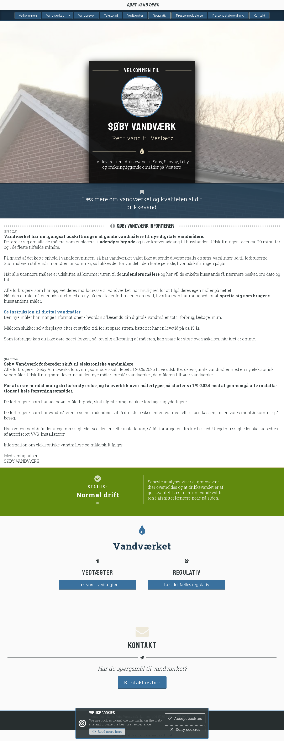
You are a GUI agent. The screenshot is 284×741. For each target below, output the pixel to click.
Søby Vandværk (143, 5)
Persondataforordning (228, 15)
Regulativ (160, 15)
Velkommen (28, 15)
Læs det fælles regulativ (186, 584)
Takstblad (111, 15)
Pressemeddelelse (189, 15)
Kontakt (259, 15)
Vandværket (55, 15)
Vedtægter (135, 15)
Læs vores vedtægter (97, 584)
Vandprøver (86, 15)
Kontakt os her (142, 682)
